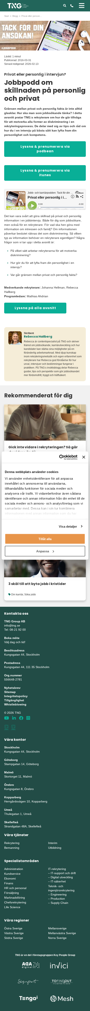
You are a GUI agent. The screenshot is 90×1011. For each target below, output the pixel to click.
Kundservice (12, 873)
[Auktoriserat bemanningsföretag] (6, 727)
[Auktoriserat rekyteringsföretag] (13, 727)
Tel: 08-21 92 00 (15, 629)
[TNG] (17, 5)
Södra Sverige (13, 938)
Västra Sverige (14, 933)
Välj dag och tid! (14, 642)
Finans (8, 883)
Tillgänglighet (14, 700)
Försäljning (11, 892)
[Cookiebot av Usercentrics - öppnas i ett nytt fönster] (59, 457)
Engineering (59, 894)
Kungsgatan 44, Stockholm (22, 654)
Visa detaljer (68, 526)
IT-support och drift (63, 873)
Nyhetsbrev (12, 687)
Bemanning (11, 847)
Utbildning (54, 847)
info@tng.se (12, 625)
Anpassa (42, 551)
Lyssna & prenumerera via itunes (45, 172)
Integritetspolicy (16, 696)
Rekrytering (11, 843)
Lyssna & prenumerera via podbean (45, 149)
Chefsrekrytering (15, 902)
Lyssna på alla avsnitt (35, 308)
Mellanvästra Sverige (62, 933)
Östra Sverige (13, 928)
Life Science (12, 907)
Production (58, 898)
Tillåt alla (45, 539)
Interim (52, 843)
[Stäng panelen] (83, 457)
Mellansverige (57, 928)
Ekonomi (10, 878)
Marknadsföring (14, 897)
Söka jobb (30, 594)
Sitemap (10, 692)
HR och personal (15, 888)
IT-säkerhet (58, 881)
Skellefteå (11, 822)
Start (6, 16)
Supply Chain (59, 902)
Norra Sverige (57, 938)
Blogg (15, 16)
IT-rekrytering (57, 869)
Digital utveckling (62, 877)
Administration (13, 869)
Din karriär (17, 594)
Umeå (8, 809)
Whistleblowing (15, 704)
